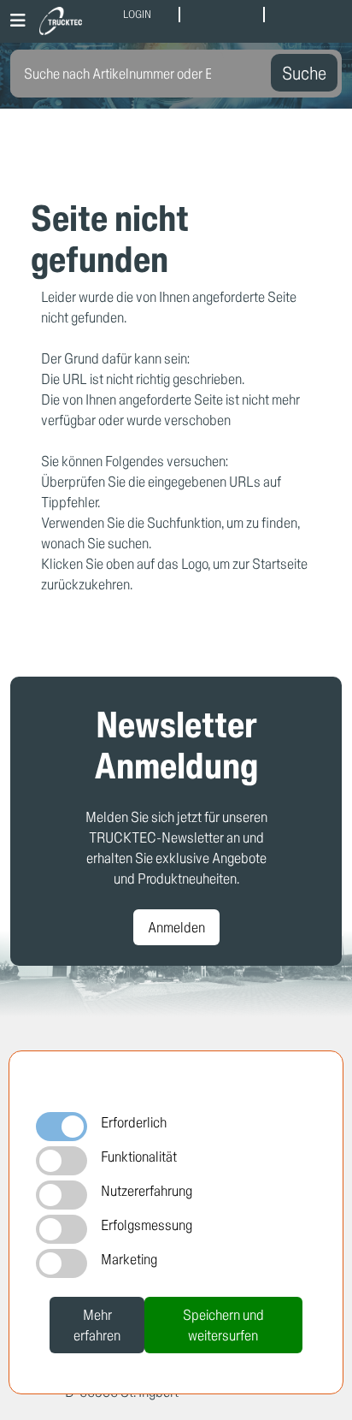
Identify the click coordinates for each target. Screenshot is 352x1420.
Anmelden (176, 927)
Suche (304, 73)
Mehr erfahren (96, 1324)
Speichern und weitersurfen (223, 1324)
